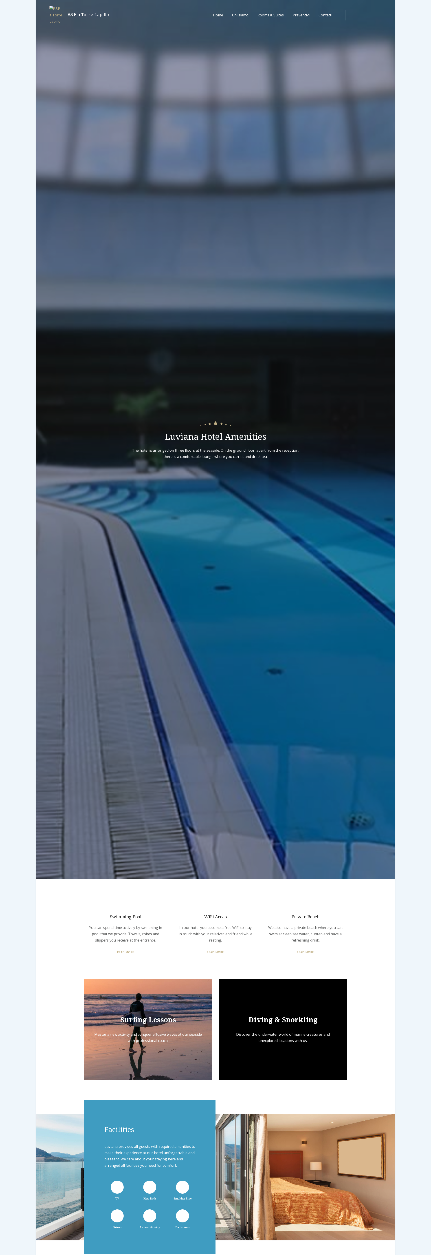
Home (218, 15)
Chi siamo (240, 15)
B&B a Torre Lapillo (88, 14)
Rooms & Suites (270, 15)
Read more (125, 952)
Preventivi (301, 15)
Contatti (325, 15)
